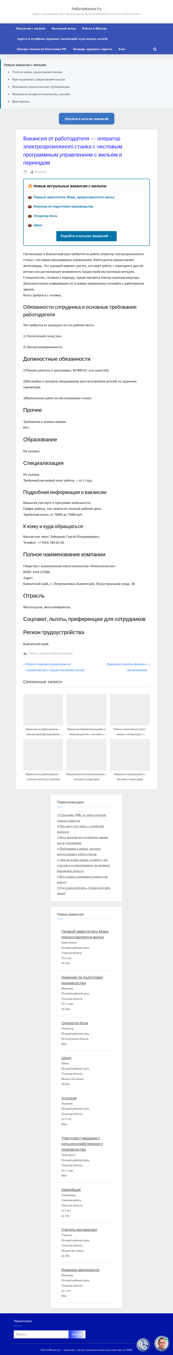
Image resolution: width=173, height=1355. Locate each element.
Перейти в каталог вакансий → (86, 236)
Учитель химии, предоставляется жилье (37, 72)
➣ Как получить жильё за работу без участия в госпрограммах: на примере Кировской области (83, 865)
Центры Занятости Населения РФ (41, 49)
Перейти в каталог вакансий (86, 118)
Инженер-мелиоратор (80, 1270)
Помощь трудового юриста (92, 49)
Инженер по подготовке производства (63, 206)
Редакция (40, 172)
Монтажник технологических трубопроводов (41, 87)
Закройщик (71, 1190)
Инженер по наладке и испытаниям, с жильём (41, 94)
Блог (122, 49)
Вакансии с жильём (30, 28)
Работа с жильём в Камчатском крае (50, 653)
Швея (38, 225)
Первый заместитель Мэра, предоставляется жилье (74, 197)
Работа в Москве (94, 28)
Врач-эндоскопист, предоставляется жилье (38, 79)
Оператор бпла (45, 216)
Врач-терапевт (21, 102)
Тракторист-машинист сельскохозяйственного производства (82, 1144)
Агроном (68, 1098)
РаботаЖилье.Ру (86, 9)
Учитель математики (79, 1230)
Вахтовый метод (64, 28)
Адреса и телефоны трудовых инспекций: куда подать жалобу (62, 38)
